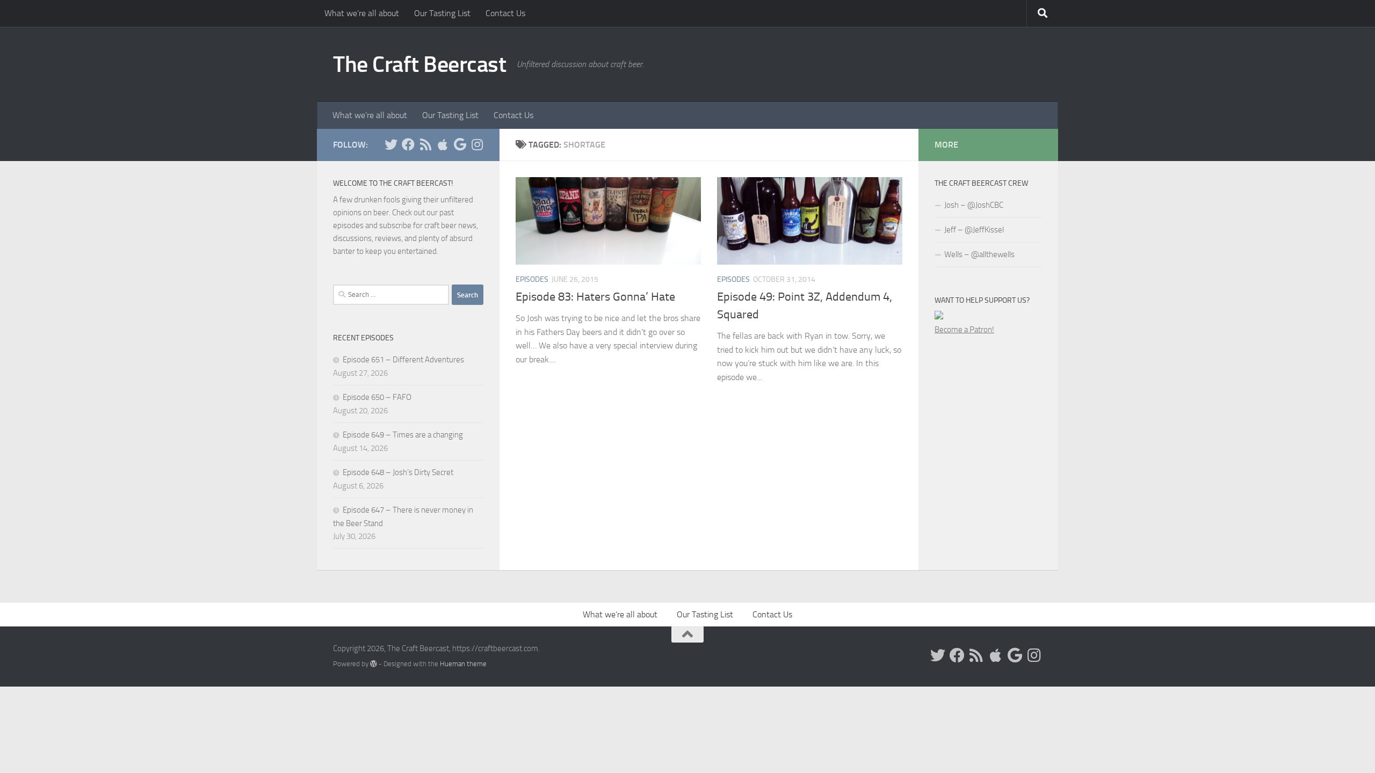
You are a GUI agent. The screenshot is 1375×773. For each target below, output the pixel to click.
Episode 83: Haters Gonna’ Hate (595, 297)
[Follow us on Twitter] (391, 144)
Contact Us (505, 13)
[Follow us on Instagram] (477, 144)
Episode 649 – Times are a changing (403, 435)
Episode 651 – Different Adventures (403, 359)
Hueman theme (463, 664)
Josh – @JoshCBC (973, 205)
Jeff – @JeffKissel (974, 230)
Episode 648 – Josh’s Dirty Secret (398, 472)
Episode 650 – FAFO (377, 397)
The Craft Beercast (419, 64)
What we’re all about (361, 13)
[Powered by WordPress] (373, 663)
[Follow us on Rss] (425, 144)
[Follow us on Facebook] (408, 144)
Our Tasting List (442, 13)
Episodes (532, 279)
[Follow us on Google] (459, 144)
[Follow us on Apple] (442, 144)
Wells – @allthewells (979, 254)
